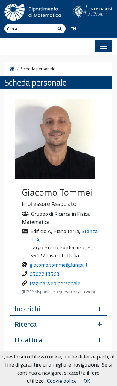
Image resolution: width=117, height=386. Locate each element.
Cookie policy (61, 381)
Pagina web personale (55, 283)
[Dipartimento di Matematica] (34, 11)
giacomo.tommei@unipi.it (59, 265)
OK (87, 381)
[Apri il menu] (103, 46)
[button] (58, 309)
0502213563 (45, 274)
